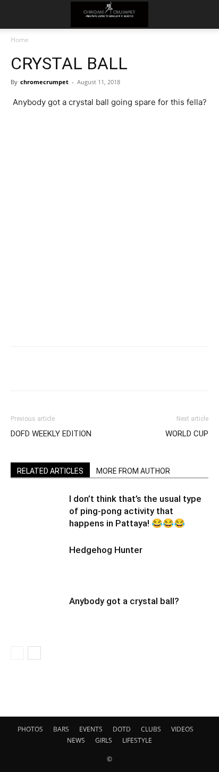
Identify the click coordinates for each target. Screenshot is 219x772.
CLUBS (151, 729)
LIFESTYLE (137, 740)
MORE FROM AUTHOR (133, 471)
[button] (18, 14)
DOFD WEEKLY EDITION (51, 433)
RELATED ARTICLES (50, 471)
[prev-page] (17, 653)
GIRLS (103, 740)
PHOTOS (30, 729)
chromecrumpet (44, 82)
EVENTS (91, 729)
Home (20, 39)
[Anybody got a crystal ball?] (37, 613)
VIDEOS (182, 729)
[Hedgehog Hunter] (37, 562)
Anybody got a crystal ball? (124, 601)
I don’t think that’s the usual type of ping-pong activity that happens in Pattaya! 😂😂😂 (135, 511)
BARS (61, 729)
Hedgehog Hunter (105, 550)
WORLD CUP (186, 433)
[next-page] (34, 653)
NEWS (76, 740)
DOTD (122, 729)
